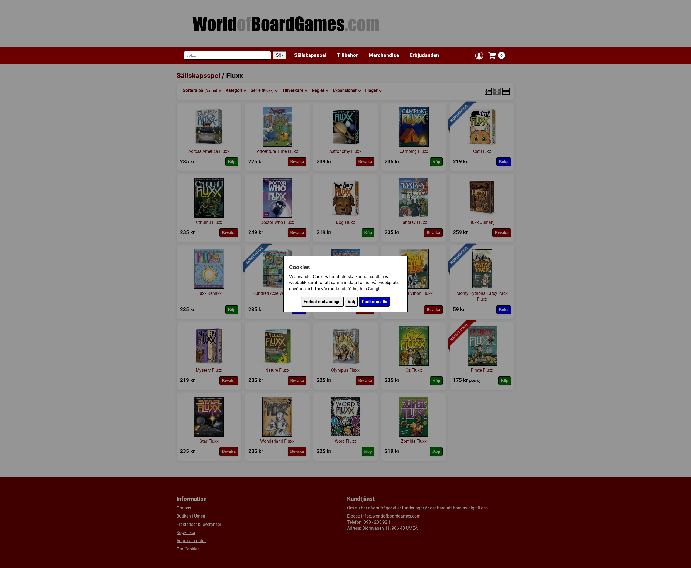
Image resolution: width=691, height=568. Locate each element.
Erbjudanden (424, 55)
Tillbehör (347, 55)
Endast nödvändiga (322, 301)
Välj (351, 301)
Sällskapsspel (310, 55)
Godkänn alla (374, 301)
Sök (279, 55)
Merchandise (384, 55)
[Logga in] (479, 55)
